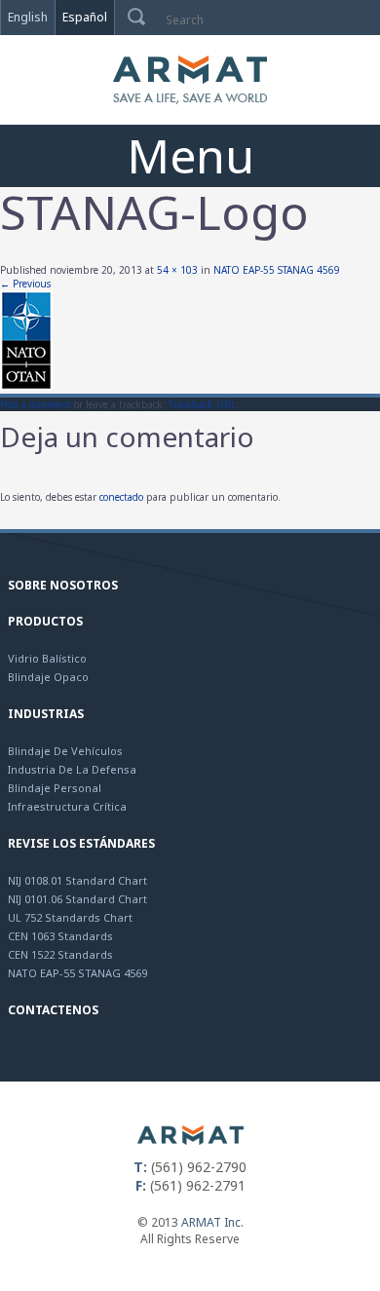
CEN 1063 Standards (60, 936)
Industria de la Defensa (72, 769)
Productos (45, 621)
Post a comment (35, 404)
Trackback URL (202, 404)
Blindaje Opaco (48, 676)
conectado (121, 497)
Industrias (46, 713)
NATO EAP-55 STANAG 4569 (276, 270)
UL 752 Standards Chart (70, 917)
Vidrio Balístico (47, 658)
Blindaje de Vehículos (65, 750)
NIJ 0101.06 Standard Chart (77, 899)
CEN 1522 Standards (60, 954)
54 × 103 (177, 270)
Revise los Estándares (81, 843)
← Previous (25, 283)
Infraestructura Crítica (67, 806)
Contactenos (53, 1010)
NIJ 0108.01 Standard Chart (77, 880)
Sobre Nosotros (63, 585)
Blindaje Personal (54, 787)
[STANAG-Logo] (26, 387)
